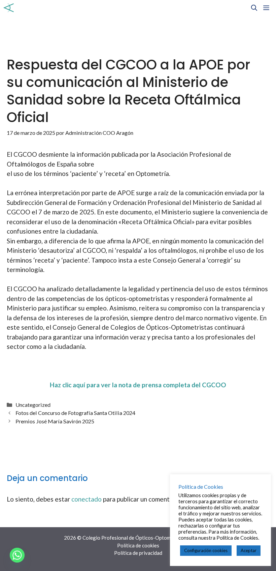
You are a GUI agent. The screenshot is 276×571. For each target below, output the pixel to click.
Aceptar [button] (248, 550)
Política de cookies (138, 545)
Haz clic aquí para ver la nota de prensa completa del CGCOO (138, 385)
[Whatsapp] (17, 555)
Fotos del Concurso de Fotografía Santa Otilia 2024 (75, 413)
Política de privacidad (138, 553)
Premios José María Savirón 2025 (54, 421)
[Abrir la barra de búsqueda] (254, 8)
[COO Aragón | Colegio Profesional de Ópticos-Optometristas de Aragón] (8, 8)
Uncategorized (32, 404)
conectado (86, 499)
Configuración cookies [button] (206, 550)
